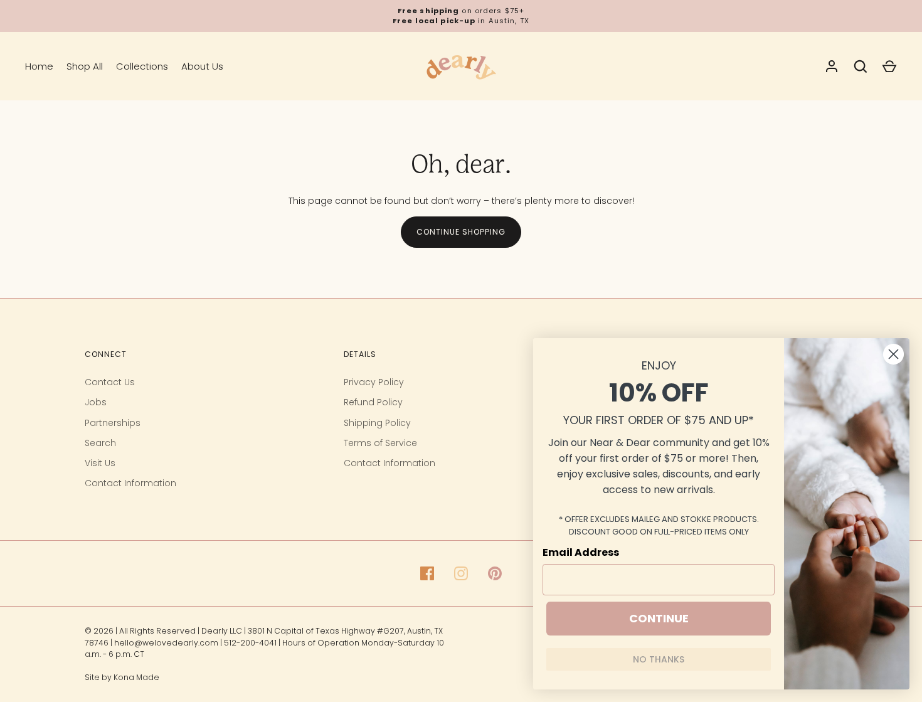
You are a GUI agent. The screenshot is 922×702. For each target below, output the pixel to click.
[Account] (831, 66)
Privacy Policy (374, 382)
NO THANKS (658, 659)
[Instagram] (461, 573)
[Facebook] (427, 573)
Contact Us (110, 382)
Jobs (96, 402)
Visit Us (100, 463)
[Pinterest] (495, 573)
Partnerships (112, 423)
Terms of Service (380, 443)
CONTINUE (659, 618)
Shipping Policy (377, 423)
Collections (142, 66)
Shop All (84, 66)
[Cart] (889, 66)
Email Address (581, 552)
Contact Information (130, 483)
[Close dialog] (893, 354)
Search (100, 443)
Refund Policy (373, 402)
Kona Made (136, 677)
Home (39, 66)
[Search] (860, 66)
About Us (202, 66)
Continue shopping (461, 231)
